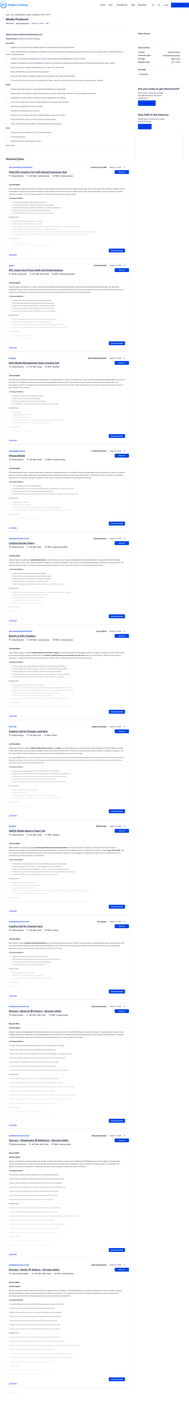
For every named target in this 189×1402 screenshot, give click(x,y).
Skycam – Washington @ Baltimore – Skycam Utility (38, 1140)
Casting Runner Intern (21, 543)
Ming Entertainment (99, 1006)
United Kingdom (20, 14)
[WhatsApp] (162, 39)
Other (39, 930)
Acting (54, 735)
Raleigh (26, 1273)
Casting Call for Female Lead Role (28, 731)
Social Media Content (17, 451)
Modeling (12, 358)
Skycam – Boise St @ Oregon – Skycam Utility (35, 1011)
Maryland (22, 1144)
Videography (143, 74)
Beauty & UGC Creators (22, 635)
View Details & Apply (117, 250)
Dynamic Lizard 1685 (99, 167)
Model (39, 367)
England (28, 14)
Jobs (12, 14)
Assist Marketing (100, 265)
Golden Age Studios (99, 727)
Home (8, 14)
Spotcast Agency (100, 538)
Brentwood (35, 14)
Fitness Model (17, 455)
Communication (62, 1015)
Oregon (20, 1015)
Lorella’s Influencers (99, 451)
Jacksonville (21, 274)
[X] (148, 39)
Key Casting (102, 921)
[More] (176, 39)
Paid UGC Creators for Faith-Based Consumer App (38, 172)
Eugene (14, 1015)
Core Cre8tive (101, 631)
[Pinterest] (155, 39)
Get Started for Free (180, 5)
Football (55, 930)
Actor (39, 735)
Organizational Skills (67, 274)
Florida (14, 274)
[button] (153, 5)
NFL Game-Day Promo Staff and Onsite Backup (36, 270)
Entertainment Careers (171, 55)
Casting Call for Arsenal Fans (26, 926)
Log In (166, 5)
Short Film (12, 727)
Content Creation (66, 176)
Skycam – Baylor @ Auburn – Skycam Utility (34, 1269)
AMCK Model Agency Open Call (27, 830)
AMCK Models (101, 826)
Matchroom (10, 23)
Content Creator (43, 176)
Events (11, 265)
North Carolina (17, 1273)
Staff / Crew (44, 274)
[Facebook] (141, 39)
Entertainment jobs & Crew (19, 538)
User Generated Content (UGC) (20, 167)
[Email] (169, 39)
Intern (39, 547)
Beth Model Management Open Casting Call (34, 362)
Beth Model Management (97, 358)
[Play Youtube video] (159, 147)
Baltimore (15, 1144)
